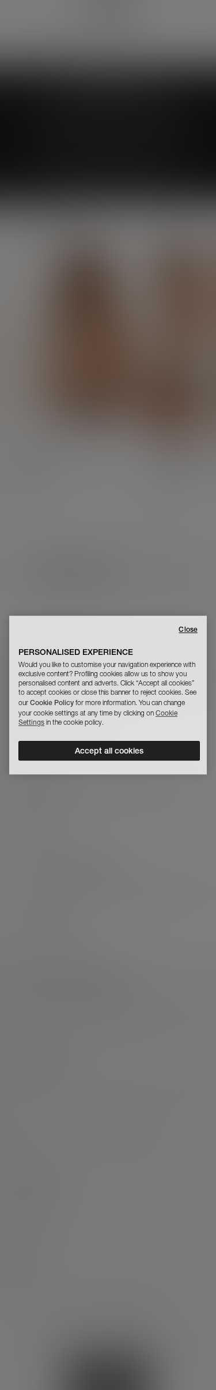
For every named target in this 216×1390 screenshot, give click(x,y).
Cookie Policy (52, 702)
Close (188, 629)
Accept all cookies (109, 750)
